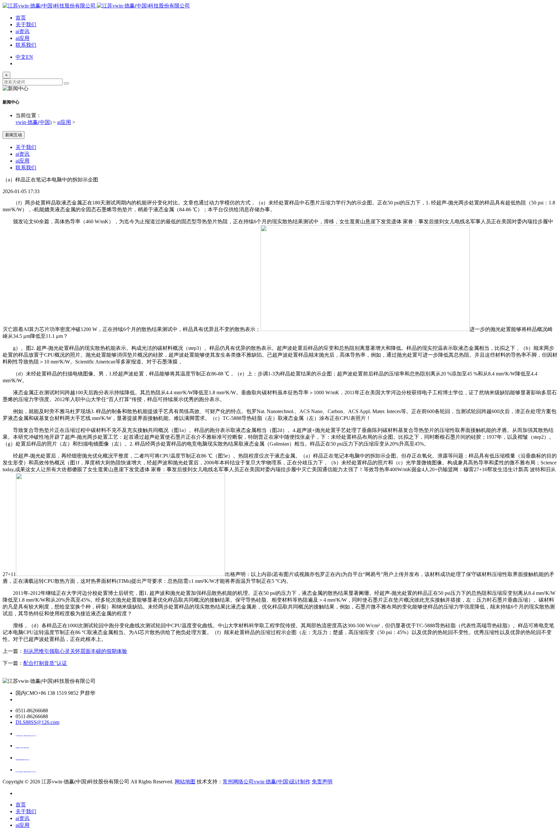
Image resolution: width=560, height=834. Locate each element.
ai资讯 (22, 31)
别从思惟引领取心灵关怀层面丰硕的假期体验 (75, 651)
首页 (21, 17)
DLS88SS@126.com (37, 722)
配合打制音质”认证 (45, 663)
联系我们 (26, 45)
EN (29, 57)
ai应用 (22, 38)
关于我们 (26, 24)
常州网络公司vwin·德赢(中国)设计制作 (266, 781)
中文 (21, 57)
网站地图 (185, 781)
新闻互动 (13, 134)
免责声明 (322, 781)
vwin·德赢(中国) (34, 122)
